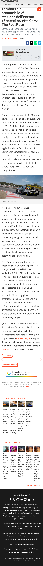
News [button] (29, 4)
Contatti (22, 536)
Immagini (35, 57)
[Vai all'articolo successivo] (2, 359)
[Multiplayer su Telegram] (21, 499)
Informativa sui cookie (9, 534)
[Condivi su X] (31, 43)
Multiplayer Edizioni (27, 552)
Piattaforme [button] (7, 4)
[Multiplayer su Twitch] (25, 499)
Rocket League (23, 338)
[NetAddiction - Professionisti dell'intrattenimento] (26, 545)
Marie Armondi (12, 38)
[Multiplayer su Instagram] (17, 499)
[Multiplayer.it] (9, 1)
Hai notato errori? (10, 365)
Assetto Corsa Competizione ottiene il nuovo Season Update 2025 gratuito (29, 417)
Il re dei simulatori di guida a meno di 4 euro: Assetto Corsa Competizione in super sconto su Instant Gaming (21, 419)
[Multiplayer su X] (14, 499)
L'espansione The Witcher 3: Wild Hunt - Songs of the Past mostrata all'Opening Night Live (29, 462)
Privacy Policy (21, 534)
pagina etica (29, 386)
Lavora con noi (30, 536)
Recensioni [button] (19, 4)
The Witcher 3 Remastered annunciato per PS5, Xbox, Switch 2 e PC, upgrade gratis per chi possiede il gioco (5, 466)
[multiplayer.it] (21, 495)
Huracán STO (8, 349)
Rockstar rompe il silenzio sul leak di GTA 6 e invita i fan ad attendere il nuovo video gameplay (13, 462)
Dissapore (25, 549)
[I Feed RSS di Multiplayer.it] (33, 499)
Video (36, 4)
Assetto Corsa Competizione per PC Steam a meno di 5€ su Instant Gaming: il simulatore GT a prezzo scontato (6, 420)
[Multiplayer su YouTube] (29, 499)
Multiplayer (7, 549)
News (18, 57)
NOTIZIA (4, 38)
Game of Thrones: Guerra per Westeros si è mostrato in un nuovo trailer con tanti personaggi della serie (21, 465)
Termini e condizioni (33, 534)
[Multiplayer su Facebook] (10, 499)
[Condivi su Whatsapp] (35, 43)
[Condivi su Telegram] (39, 43)
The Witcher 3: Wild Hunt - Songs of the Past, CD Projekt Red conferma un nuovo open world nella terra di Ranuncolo (37, 467)
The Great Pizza (14, 552)
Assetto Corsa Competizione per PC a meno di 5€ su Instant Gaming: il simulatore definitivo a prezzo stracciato (13, 421)
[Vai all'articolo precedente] (41, 359)
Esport (7, 356)
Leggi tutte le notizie (33, 485)
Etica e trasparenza (13, 536)
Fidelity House (33, 549)
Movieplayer (16, 549)
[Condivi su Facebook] (27, 43)
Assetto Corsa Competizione (22, 50)
